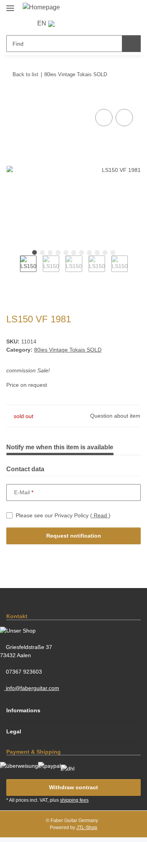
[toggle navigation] (10, 5)
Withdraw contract (73, 787)
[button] (73, 23)
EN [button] (41, 23)
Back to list (25, 74)
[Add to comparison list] (104, 117)
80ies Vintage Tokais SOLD (68, 350)
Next (135, 269)
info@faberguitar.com (31, 688)
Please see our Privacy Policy (63, 515)
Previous (13, 269)
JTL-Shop (86, 827)
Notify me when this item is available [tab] (59, 447)
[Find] (131, 43)
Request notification (73, 536)
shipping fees (74, 800)
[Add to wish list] (124, 117)
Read (100, 515)
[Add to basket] (12, 98)
